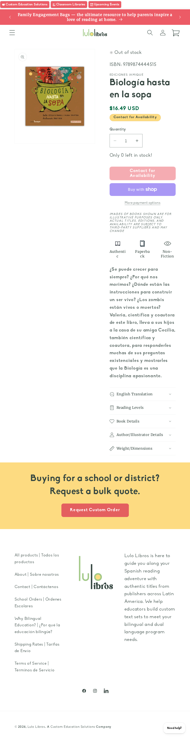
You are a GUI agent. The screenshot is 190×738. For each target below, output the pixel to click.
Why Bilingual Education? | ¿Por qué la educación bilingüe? (37, 625)
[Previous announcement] (10, 17)
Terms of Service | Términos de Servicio (35, 667)
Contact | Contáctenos (36, 587)
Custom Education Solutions (73, 726)
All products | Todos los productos (37, 558)
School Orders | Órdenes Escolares (38, 603)
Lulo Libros (36, 726)
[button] (12, 32)
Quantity (118, 129)
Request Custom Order (95, 510)
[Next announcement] (180, 17)
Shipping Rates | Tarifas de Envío (37, 648)
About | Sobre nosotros (37, 575)
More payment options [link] (143, 203)
